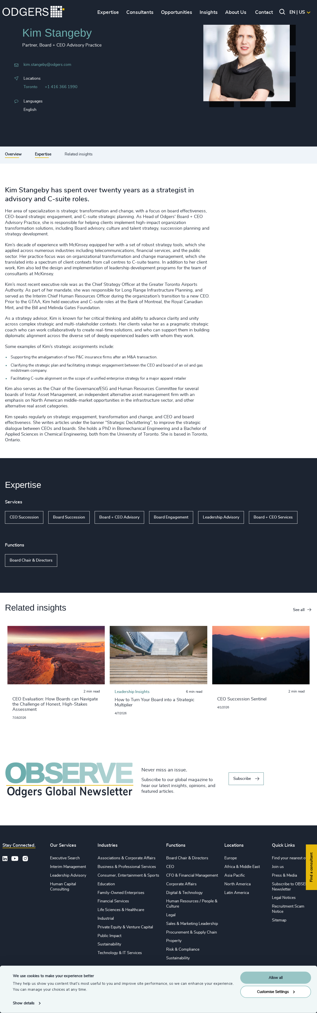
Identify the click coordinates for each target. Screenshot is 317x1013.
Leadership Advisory (221, 517)
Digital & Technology (184, 893)
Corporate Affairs (181, 884)
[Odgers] (33, 12)
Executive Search (65, 858)
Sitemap (279, 920)
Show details (23, 1003)
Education (106, 884)
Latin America (236, 893)
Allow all (276, 978)
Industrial (106, 918)
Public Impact (109, 936)
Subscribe (242, 779)
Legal (171, 915)
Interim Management (68, 867)
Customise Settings (273, 991)
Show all (14, 527)
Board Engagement (171, 517)
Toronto (30, 87)
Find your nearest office (292, 858)
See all (299, 610)
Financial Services (113, 901)
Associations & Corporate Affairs (127, 858)
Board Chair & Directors (31, 560)
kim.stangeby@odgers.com (47, 65)
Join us (278, 867)
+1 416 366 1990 (61, 87)
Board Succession (69, 517)
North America (237, 884)
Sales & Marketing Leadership (192, 924)
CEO (170, 867)
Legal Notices (284, 898)
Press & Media (284, 875)
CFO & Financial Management (192, 875)
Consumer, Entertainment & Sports (128, 875)
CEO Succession (24, 517)
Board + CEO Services (273, 517)
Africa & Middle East (242, 867)
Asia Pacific (234, 875)
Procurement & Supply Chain (191, 932)
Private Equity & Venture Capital (125, 927)
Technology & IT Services (120, 953)
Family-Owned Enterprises (121, 893)
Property (174, 941)
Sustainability (109, 944)
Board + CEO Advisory (119, 517)
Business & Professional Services (127, 867)
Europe (230, 858)
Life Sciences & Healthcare (121, 910)
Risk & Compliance (182, 949)
